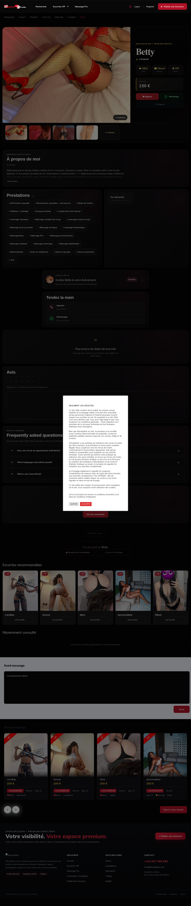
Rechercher (41, 6)
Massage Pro (81, 6)
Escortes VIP (59, 6)
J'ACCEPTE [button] (86, 504)
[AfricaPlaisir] (15, 6)
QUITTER (73, 504)
